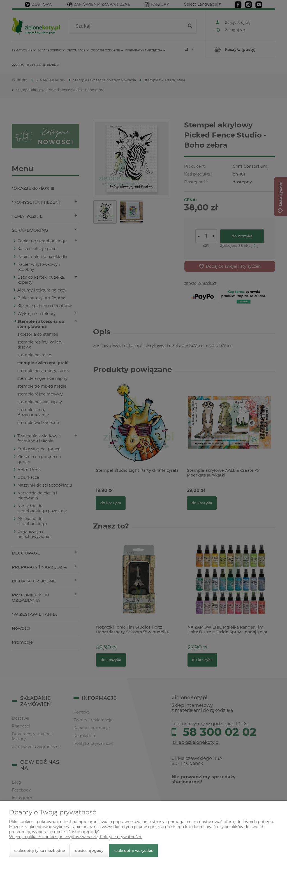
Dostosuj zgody (89, 850)
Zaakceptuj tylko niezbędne (39, 850)
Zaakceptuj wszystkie (133, 850)
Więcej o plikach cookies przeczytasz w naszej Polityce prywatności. (75, 836)
